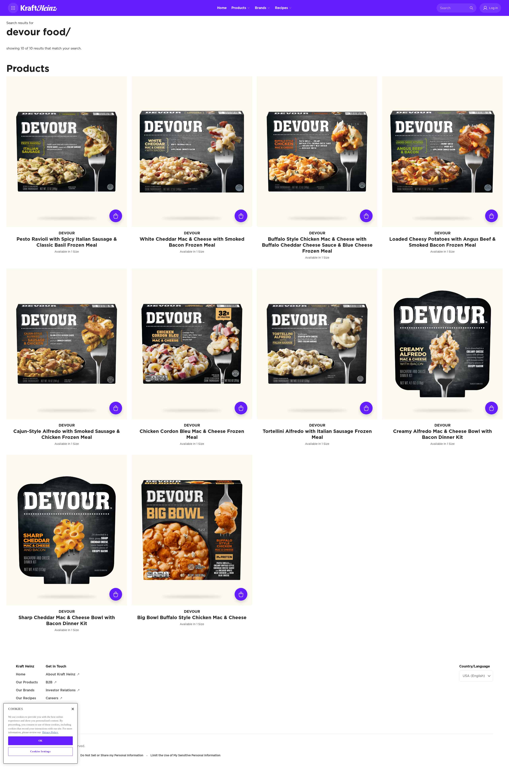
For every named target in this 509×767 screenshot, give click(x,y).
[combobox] (453, 8)
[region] (40, 733)
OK (40, 740)
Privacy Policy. (50, 732)
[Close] (72, 709)
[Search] (471, 8)
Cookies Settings (40, 751)
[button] (13, 8)
